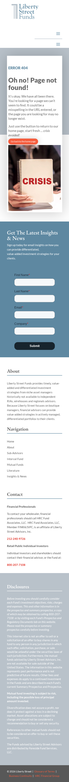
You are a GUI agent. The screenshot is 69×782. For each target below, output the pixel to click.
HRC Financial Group (47, 775)
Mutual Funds (15, 464)
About (10, 447)
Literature (13, 470)
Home (10, 441)
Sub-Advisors (15, 453)
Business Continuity (20, 775)
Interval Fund (15, 459)
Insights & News (17, 476)
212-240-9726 (16, 538)
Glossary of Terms (44, 771)
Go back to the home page (23, 141)
